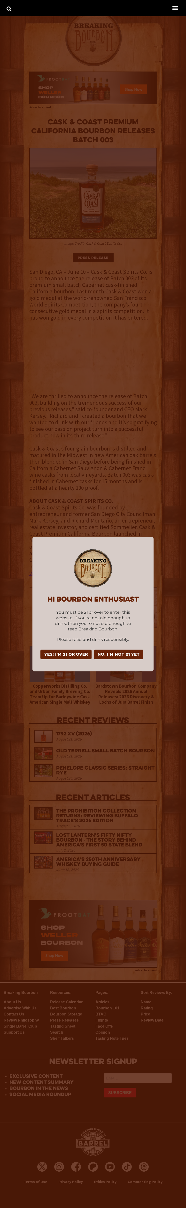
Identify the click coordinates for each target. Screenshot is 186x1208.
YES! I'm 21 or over (66, 654)
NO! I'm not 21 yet (119, 654)
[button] (175, 8)
